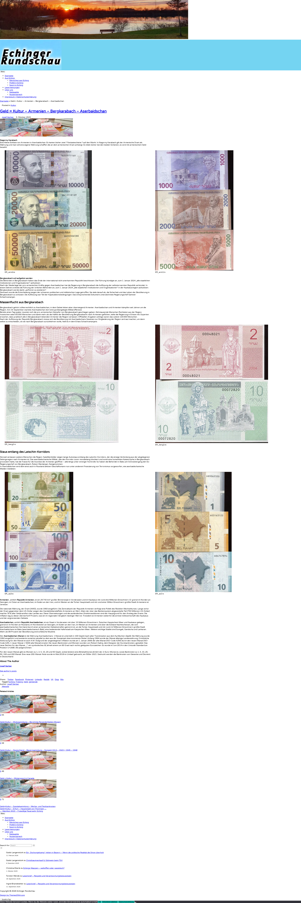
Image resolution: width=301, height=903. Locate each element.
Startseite (9, 76)
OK (100, 902)
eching (12, 682)
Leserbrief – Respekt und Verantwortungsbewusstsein (47, 876)
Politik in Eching (16, 83)
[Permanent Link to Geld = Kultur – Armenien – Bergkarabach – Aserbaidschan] (36, 136)
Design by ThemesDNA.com (12, 895)
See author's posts (8, 671)
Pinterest (29, 679)
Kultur (13, 105)
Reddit (46, 679)
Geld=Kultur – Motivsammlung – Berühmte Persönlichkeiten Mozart (30, 722)
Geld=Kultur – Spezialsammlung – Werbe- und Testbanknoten (27, 806)
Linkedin (38, 679)
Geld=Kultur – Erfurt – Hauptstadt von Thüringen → (23, 809)
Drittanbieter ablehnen (109, 902)
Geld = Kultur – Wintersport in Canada (17, 778)
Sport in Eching (16, 85)
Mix (62, 679)
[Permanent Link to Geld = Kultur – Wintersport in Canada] (28, 769)
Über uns (9, 90)
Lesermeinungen (12, 87)
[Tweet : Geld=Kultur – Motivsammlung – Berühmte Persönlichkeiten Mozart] (5, 719)
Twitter (11, 679)
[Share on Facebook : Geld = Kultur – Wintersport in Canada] (3, 776)
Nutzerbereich (15, 94)
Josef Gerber (8, 117)
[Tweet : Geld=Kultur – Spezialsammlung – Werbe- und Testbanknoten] (5, 804)
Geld (26, 682)
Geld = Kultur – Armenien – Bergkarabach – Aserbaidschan (53, 111)
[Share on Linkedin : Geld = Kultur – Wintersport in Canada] (0, 776)
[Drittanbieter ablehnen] (135, 902)
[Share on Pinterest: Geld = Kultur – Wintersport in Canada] (2, 776)
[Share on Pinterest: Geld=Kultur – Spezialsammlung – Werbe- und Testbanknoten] (2, 804)
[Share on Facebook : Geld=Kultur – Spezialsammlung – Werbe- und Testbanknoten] (3, 804)
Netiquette (14, 92)
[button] (3, 451)
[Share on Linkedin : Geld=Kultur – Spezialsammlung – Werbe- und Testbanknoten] (0, 804)
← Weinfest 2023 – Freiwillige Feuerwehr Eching (21, 811)
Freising (19, 682)
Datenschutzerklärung (126, 902)
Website (5, 686)
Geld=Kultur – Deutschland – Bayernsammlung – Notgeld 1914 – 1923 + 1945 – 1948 (38, 750)
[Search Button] (0, 843)
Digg (57, 679)
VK (52, 679)
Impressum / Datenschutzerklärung (20, 97)
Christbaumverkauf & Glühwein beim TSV (44, 860)
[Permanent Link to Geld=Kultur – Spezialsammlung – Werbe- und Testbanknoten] (28, 797)
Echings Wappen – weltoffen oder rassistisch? (43, 868)
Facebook (19, 679)
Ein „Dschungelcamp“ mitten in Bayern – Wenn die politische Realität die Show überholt (65, 852)
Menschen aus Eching (19, 80)
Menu (3, 72)
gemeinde (33, 682)
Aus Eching (10, 78)
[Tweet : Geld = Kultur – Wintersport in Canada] (5, 776)
